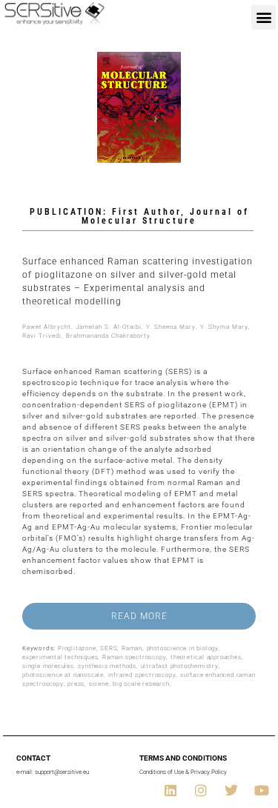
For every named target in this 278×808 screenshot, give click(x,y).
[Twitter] (231, 790)
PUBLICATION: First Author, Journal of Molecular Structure (139, 216)
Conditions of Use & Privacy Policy (183, 772)
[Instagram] (201, 790)
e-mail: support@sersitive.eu (52, 772)
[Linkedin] (170, 790)
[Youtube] (261, 790)
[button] (263, 17)
